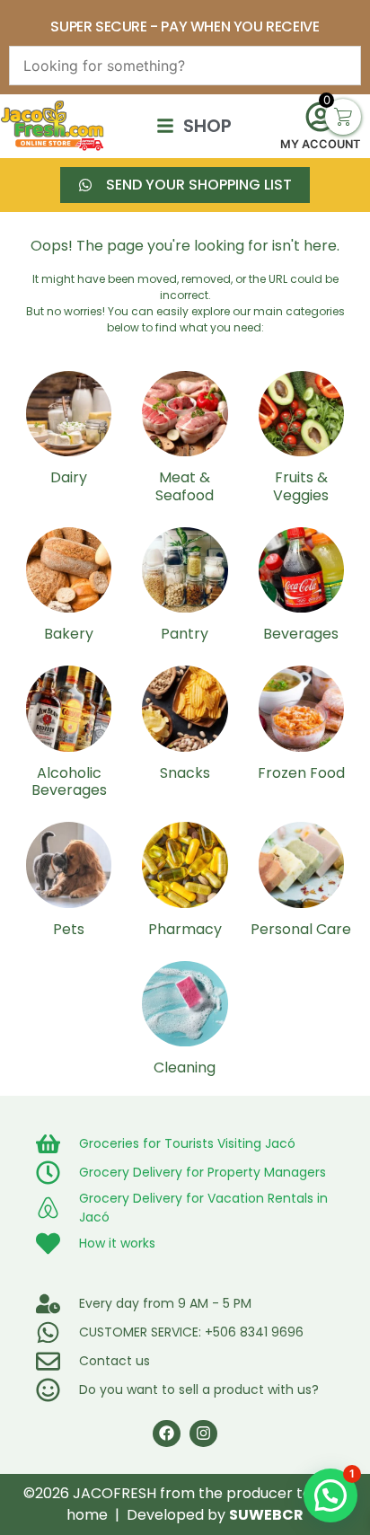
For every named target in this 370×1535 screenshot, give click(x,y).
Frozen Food (301, 773)
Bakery (68, 633)
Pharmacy (185, 929)
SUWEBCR (266, 1514)
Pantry (184, 633)
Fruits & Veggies (301, 486)
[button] (330, 1495)
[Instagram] (203, 1434)
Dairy (68, 477)
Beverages (301, 633)
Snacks (185, 773)
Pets (68, 929)
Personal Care (301, 929)
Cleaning (185, 1067)
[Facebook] (167, 1434)
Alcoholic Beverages (69, 781)
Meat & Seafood (184, 486)
